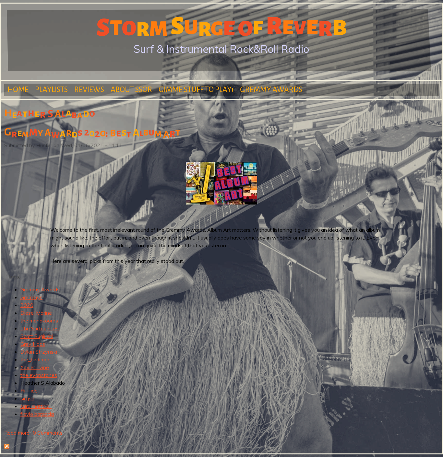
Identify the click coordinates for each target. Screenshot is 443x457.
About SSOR (131, 90)
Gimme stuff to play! (196, 90)
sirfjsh (27, 398)
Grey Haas (32, 344)
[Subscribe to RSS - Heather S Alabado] (6, 447)
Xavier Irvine (34, 367)
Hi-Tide (29, 390)
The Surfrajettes (39, 328)
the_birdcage (35, 359)
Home (18, 90)
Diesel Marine (36, 313)
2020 (26, 305)
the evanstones (38, 375)
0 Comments (48, 432)
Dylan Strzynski (38, 351)
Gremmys (31, 297)
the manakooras (39, 320)
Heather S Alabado (42, 383)
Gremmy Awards (271, 90)
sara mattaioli (36, 406)
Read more (17, 432)
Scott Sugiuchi (36, 336)
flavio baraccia (37, 414)
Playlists (51, 90)
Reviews (89, 90)
